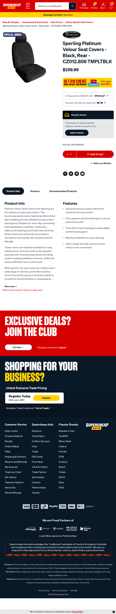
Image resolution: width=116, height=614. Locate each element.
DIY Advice (10, 477)
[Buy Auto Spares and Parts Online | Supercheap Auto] (12, 5)
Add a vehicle (77, 132)
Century (63, 461)
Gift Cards (37, 456)
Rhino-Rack (65, 441)
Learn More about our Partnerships (58, 535)
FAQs (8, 451)
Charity (36, 492)
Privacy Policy (77, 611)
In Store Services (41, 441)
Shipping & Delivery (15, 456)
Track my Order (13, 472)
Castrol (62, 446)
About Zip (10, 487)
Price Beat (37, 461)
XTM (61, 456)
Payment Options (14, 482)
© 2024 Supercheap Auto (58, 594)
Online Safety (12, 446)
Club (34, 446)
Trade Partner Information (39, 475)
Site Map (74, 590)
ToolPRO (63, 436)
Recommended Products (63, 191)
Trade (35, 451)
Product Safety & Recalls (14, 439)
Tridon (62, 472)
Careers (36, 482)
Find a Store (38, 436)
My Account (11, 466)
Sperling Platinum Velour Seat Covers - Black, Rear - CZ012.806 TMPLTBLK (37, 25)
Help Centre (11, 430)
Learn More (106, 83)
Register (46, 397)
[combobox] (69, 154)
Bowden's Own (67, 430)
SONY (62, 477)
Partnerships (39, 487)
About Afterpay (13, 492)
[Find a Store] (94, 5)
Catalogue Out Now (58, 14)
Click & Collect (39, 466)
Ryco (61, 482)
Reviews (35, 191)
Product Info (13, 191)
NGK (61, 487)
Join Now (17, 347)
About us (37, 430)
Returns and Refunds (16, 461)
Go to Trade (42, 408)
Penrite (63, 451)
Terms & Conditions (60, 590)
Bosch (62, 466)
